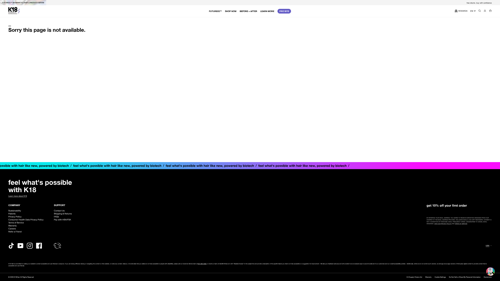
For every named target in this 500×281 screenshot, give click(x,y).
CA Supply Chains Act (414, 277)
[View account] (485, 10)
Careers (12, 228)
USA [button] (487, 246)
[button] (490, 10)
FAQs (56, 216)
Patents (11, 213)
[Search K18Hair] (480, 11)
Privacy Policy (14, 216)
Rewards (462, 11)
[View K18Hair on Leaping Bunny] (57, 246)
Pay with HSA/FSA (62, 219)
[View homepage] (14, 10)
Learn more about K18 (17, 196)
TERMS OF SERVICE (461, 223)
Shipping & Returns (63, 213)
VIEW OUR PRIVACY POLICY (443, 223)
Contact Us (59, 210)
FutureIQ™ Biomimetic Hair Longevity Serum (23, 3)
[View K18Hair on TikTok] (11, 246)
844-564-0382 (202, 263)
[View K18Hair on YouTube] (20, 246)
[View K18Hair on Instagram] (30, 246)
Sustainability (14, 210)
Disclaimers (488, 277)
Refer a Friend (14, 231)
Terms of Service (16, 222)
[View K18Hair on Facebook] (39, 246)
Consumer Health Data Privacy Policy (25, 219)
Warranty (12, 225)
